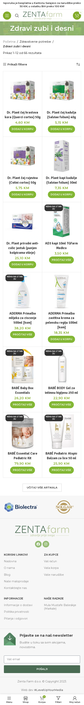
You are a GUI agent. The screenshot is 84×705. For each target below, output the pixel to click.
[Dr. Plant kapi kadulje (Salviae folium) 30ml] (61, 156)
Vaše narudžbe (54, 574)
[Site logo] (42, 15)
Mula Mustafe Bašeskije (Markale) (60, 606)
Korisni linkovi (16, 554)
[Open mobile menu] (7, 15)
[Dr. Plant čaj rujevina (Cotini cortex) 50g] (22, 156)
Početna (9, 41)
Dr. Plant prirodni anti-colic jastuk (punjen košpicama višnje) (22, 248)
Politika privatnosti (16, 611)
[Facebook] (38, 544)
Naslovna (10, 561)
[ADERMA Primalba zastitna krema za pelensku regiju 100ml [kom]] (61, 291)
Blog (7, 574)
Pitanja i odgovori (16, 618)
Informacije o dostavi (18, 605)
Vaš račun (50, 561)
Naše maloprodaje (16, 581)
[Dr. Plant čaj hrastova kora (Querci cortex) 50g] (22, 90)
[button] (22, 129)
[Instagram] (46, 544)
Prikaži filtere (17, 64)
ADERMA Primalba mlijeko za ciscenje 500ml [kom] (22, 318)
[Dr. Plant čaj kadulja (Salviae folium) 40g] (61, 90)
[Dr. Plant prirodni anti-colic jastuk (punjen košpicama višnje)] (22, 221)
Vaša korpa (51, 568)
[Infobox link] (42, 641)
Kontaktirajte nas (15, 588)
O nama (9, 568)
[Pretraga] (17, 15)
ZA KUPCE (51, 554)
